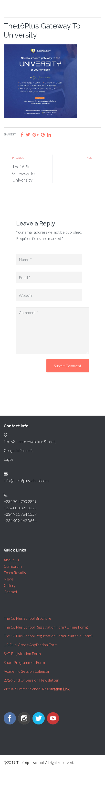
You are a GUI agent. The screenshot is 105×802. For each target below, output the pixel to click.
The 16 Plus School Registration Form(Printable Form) (48, 635)
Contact (10, 591)
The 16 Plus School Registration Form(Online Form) (46, 627)
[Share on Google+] (35, 134)
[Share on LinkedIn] (49, 134)
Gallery (10, 585)
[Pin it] (43, 134)
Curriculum (13, 566)
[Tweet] (28, 134)
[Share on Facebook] (22, 134)
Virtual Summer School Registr (37, 688)
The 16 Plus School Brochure (27, 618)
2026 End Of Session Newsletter (31, 680)
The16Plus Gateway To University (23, 173)
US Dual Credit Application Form (31, 644)
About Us (11, 559)
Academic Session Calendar (27, 671)
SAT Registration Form (22, 653)
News (9, 579)
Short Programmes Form (24, 662)
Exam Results (15, 572)
